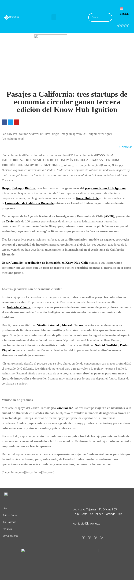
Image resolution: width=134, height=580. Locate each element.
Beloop (17, 188)
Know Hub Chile (87, 198)
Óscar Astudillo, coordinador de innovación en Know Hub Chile (45, 262)
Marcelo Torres (72, 325)
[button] (53, 17)
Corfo (10, 221)
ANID (109, 216)
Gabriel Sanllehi (106, 345)
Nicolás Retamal (48, 325)
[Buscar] (107, 17)
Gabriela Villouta (18, 307)
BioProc (30, 188)
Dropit (6, 188)
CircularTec (65, 408)
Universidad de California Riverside (29, 203)
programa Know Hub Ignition (105, 188)
